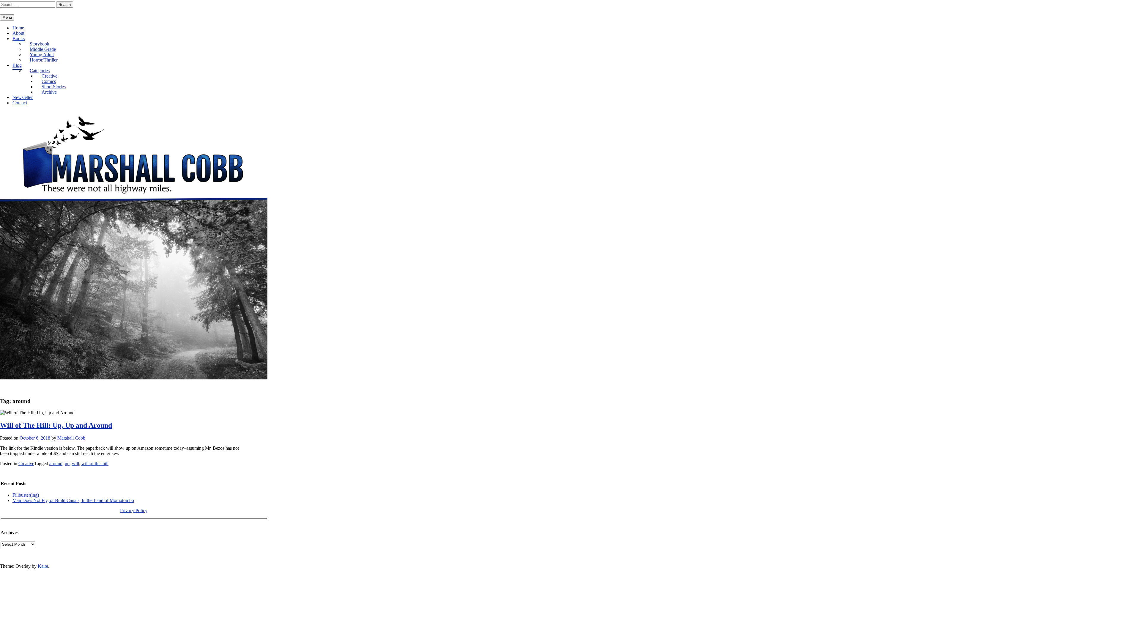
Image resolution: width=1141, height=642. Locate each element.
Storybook (39, 43)
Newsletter (22, 97)
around (55, 463)
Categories (40, 70)
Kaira (43, 566)
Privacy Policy (133, 510)
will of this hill (94, 463)
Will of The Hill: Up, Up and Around (56, 425)
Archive (49, 92)
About (18, 33)
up (67, 463)
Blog (17, 65)
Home (18, 27)
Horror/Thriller (44, 59)
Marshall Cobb (71, 437)
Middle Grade (43, 49)
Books (18, 38)
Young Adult (42, 54)
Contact (19, 102)
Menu (7, 17)
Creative (49, 75)
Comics (49, 81)
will (75, 463)
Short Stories (54, 86)
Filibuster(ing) (25, 495)
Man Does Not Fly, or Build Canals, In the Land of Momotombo (73, 500)
